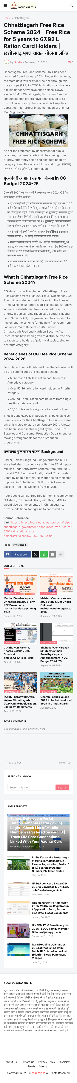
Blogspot (37, 1076)
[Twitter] (35, 554)
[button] (5, 5)
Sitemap (44, 1066)
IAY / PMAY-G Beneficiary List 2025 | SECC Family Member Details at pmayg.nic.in (51, 928)
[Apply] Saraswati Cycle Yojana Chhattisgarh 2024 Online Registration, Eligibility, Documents (20, 702)
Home (7, 18)
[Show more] (60, 554)
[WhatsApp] (44, 554)
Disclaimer (65, 1061)
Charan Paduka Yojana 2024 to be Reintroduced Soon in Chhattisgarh (56, 700)
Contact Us (27, 1061)
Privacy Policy (46, 1061)
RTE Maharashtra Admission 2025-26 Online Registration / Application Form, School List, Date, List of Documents (50, 907)
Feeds (31, 1066)
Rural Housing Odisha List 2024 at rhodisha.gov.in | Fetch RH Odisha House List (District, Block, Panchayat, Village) (49, 951)
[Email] (52, 554)
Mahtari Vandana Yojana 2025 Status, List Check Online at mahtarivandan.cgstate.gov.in (56, 605)
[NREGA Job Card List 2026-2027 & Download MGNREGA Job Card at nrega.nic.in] (18, 889)
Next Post (65, 762)
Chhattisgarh (22, 18)
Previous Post (14, 762)
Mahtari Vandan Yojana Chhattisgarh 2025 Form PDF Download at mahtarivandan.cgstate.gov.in (20, 605)
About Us (11, 1061)
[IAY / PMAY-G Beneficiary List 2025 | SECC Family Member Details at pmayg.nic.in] (18, 931)
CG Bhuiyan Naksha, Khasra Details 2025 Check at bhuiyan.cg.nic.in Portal (19, 652)
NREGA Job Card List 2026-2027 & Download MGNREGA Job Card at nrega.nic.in (50, 887)
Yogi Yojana (38, 1072)
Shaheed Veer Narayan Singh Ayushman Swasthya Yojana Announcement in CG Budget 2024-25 (54, 654)
